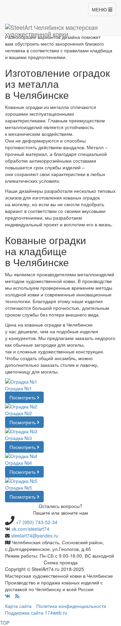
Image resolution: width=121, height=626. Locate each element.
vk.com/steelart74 (30, 528)
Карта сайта (18, 606)
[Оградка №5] (60, 480)
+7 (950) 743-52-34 (36, 522)
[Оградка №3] (60, 431)
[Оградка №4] (60, 456)
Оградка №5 (18, 487)
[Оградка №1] (60, 381)
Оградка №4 (18, 462)
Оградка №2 (18, 413)
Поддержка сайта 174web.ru (36, 612)
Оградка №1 (18, 388)
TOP (4, 622)
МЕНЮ (102, 11)
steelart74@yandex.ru (34, 535)
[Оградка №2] (60, 406)
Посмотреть (23, 397)
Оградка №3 (18, 438)
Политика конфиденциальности (71, 606)
